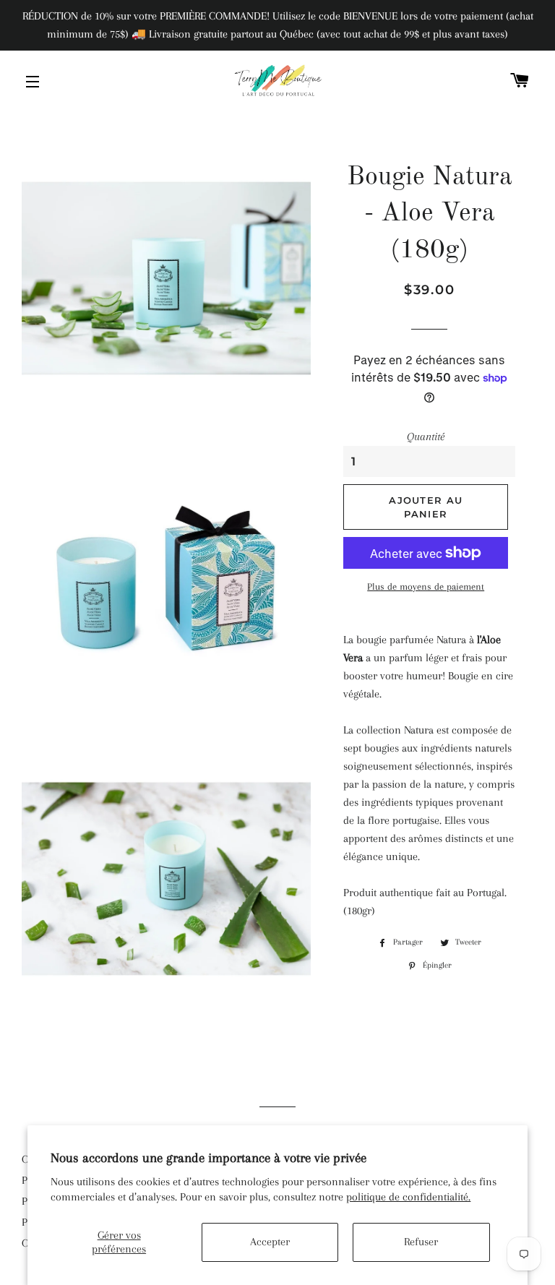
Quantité (425, 436)
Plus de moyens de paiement (425, 586)
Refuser (421, 1241)
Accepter (270, 1241)
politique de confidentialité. (408, 1196)
